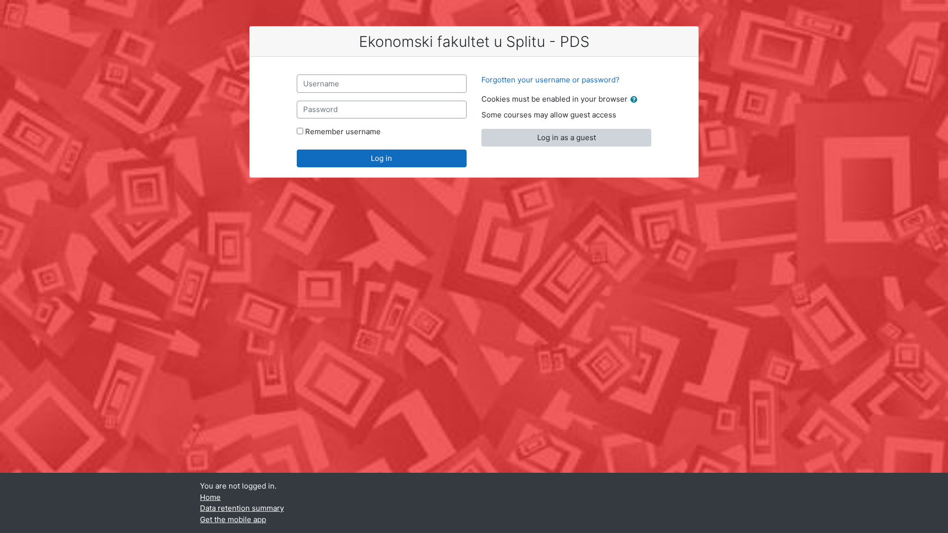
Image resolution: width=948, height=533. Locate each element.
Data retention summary (242, 508)
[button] (636, 100)
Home (210, 497)
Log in (381, 158)
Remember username (343, 131)
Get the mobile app (233, 519)
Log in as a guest (566, 137)
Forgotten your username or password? (550, 79)
